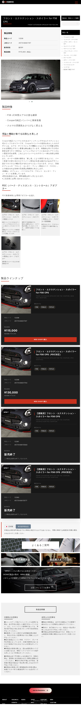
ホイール (67, 57)
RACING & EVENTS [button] (15, 701)
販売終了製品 (69, 69)
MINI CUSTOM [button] (53, 701)
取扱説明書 (40, 609)
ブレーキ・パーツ (70, 55)
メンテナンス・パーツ (71, 62)
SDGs (40, 703)
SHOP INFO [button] (33, 701)
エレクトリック (69, 46)
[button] (29, 102)
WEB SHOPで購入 (40, 339)
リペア (66, 67)
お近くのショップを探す (40, 588)
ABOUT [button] (4, 699)
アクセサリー (69, 37)
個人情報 (35, 703)
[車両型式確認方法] (20, 559)
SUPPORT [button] (43, 699)
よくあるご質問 (40, 545)
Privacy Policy (21, 703)
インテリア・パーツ (71, 39)
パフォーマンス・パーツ (71, 52)
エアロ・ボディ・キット (71, 43)
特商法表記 (28, 703)
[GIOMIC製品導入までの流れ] (60, 559)
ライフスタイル (69, 65)
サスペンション (69, 48)
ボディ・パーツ (69, 60)
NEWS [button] (23, 699)
